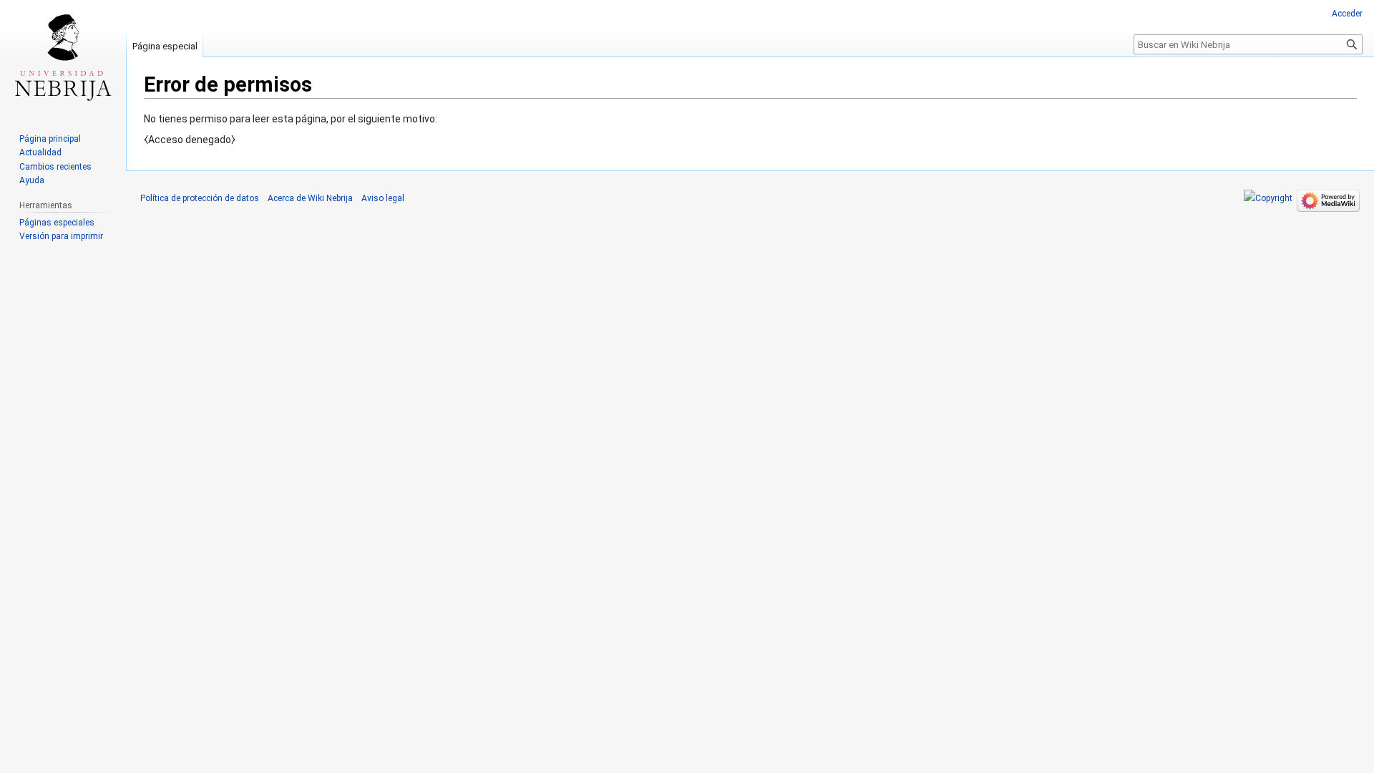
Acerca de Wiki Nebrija (310, 198)
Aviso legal (382, 198)
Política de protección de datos (199, 198)
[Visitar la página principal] (63, 57)
